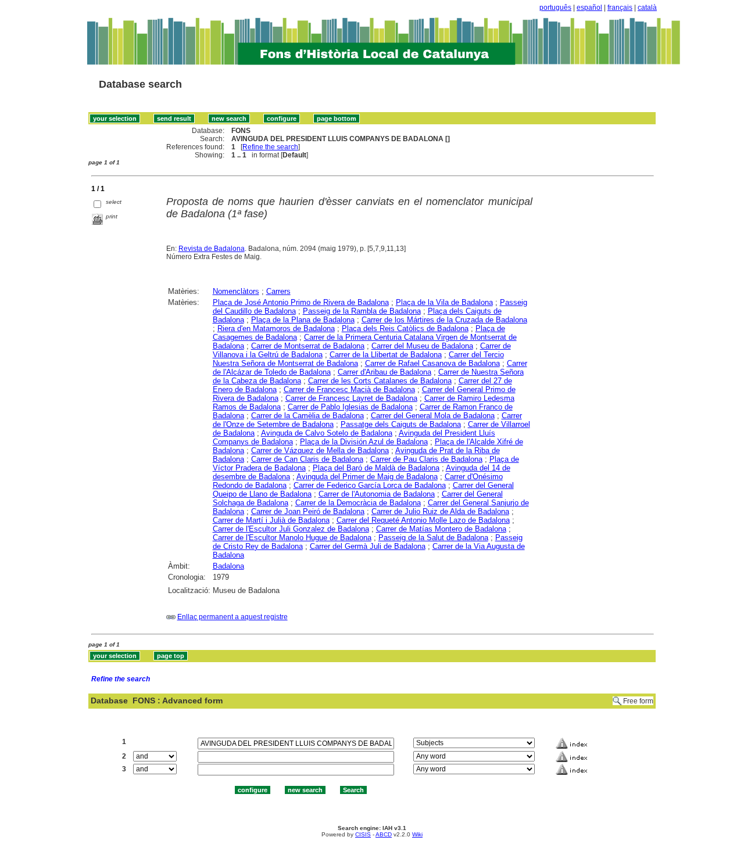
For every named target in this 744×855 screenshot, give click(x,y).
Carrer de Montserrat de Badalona (307, 346)
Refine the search (270, 147)
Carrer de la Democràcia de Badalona (358, 502)
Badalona (228, 566)
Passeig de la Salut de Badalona (433, 537)
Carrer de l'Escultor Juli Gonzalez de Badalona (291, 529)
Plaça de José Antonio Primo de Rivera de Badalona (301, 302)
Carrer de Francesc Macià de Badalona (349, 389)
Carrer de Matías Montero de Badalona (441, 529)
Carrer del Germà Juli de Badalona (367, 546)
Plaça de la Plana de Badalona (303, 319)
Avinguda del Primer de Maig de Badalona (367, 476)
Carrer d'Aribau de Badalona (384, 372)
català (647, 7)
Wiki (417, 834)
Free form (638, 701)
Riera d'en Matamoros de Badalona (276, 328)
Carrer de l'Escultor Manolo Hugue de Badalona (292, 537)
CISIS (363, 834)
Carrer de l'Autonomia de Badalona (377, 494)
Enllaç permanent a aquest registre (232, 617)
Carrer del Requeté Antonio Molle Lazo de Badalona (423, 520)
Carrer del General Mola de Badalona (433, 415)
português (555, 7)
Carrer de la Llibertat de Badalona (386, 354)
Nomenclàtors (236, 291)
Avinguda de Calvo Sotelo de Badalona (326, 433)
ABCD (383, 834)
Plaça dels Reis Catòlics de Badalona (405, 328)
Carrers (278, 291)
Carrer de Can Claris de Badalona (307, 459)
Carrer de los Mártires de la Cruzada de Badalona (444, 319)
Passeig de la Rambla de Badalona (362, 311)
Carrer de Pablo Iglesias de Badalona (350, 407)
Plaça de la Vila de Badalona (444, 302)
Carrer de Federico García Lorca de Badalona (370, 485)
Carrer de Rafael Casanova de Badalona (432, 363)
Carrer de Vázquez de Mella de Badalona (320, 450)
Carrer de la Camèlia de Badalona (307, 415)
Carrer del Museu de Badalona (422, 346)
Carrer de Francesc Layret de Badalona (351, 398)
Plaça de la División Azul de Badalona (364, 441)
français (619, 7)
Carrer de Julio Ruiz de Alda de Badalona (440, 511)
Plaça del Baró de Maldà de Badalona (376, 468)
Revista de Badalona (211, 249)
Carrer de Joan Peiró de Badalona (307, 511)
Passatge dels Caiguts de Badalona (401, 424)
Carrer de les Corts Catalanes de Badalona (380, 380)
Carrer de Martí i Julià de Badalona (271, 520)
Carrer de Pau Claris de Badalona (426, 459)
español (589, 7)
